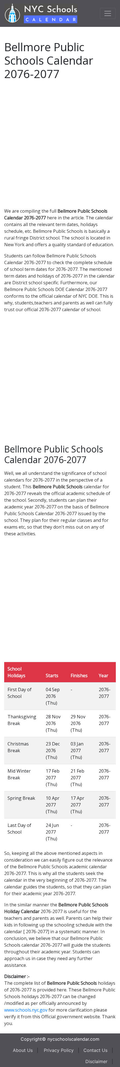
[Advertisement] (60, 143)
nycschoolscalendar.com (73, 1039)
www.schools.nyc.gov (25, 1010)
